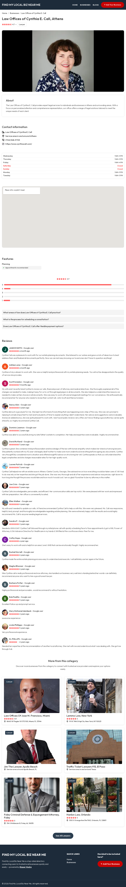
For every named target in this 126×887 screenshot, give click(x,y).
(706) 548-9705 (12, 140)
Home (75, 5)
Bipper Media (26, 867)
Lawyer (22, 24)
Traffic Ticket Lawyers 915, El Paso (85, 766)
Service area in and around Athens (20, 136)
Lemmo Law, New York (79, 715)
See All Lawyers (63, 835)
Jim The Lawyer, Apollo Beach (20, 766)
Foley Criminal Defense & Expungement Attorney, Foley (31, 816)
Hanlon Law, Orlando (78, 814)
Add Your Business (113, 5)
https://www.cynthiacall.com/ (18, 144)
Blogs (96, 5)
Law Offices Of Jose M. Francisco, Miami (27, 715)
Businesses (85, 5)
